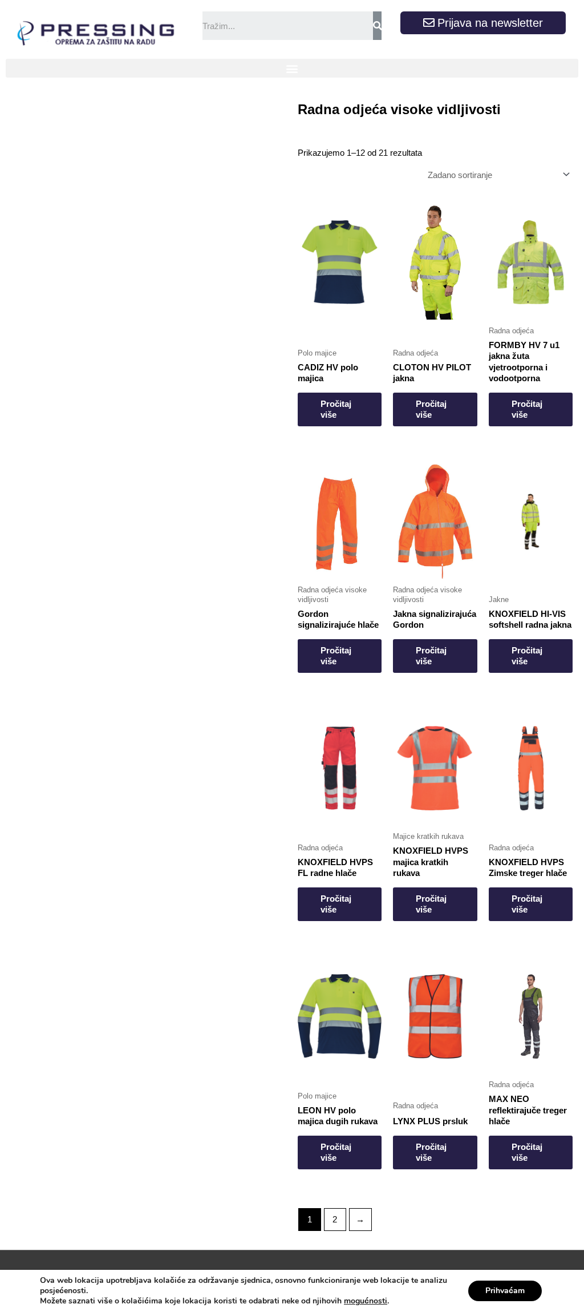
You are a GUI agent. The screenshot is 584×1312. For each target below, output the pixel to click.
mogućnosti (365, 1301)
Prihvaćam (505, 1290)
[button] (292, 68)
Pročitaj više (336, 409)
